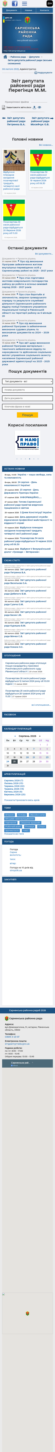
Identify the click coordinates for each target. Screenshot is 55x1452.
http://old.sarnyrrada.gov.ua (14, 51)
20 (27, 757)
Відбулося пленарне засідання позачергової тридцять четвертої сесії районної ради (11, 180)
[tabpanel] (27, 442)
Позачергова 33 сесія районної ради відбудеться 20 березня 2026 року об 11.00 (13, 227)
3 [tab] (25, 459)
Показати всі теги (14, 834)
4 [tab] (29, 459)
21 (34, 757)
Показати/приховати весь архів (21, 800)
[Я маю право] (27, 442)
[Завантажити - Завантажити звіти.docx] (34, 107)
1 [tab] (17, 459)
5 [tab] (33, 459)
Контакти (44, 10)
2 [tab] (21, 459)
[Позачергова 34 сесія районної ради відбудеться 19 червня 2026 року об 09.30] (41, 160)
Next (51, 442)
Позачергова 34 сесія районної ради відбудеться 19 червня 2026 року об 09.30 (40, 178)
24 (7, 761)
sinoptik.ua (16, 870)
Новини (28, 10)
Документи (11, 10)
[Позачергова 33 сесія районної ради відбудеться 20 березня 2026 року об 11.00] (14, 210)
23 (47, 757)
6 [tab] (38, 459)
